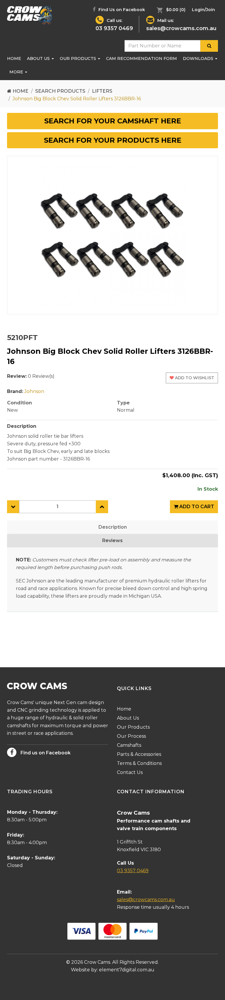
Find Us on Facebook (121, 9)
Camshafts (129, 745)
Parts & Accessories (139, 754)
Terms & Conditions (139, 763)
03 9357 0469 (114, 28)
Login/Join (203, 9)
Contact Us (130, 772)
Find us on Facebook (45, 753)
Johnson (34, 391)
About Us (39, 58)
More (16, 72)
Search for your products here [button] (112, 140)
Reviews (112, 540)
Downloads (198, 58)
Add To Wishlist (194, 377)
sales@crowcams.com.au (181, 28)
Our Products (78, 58)
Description (112, 527)
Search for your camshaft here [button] (112, 121)
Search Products (60, 91)
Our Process (131, 736)
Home (14, 58)
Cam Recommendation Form (141, 58)
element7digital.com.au (126, 970)
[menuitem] (169, 9)
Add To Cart (196, 506)
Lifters (102, 91)
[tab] (112, 121)
